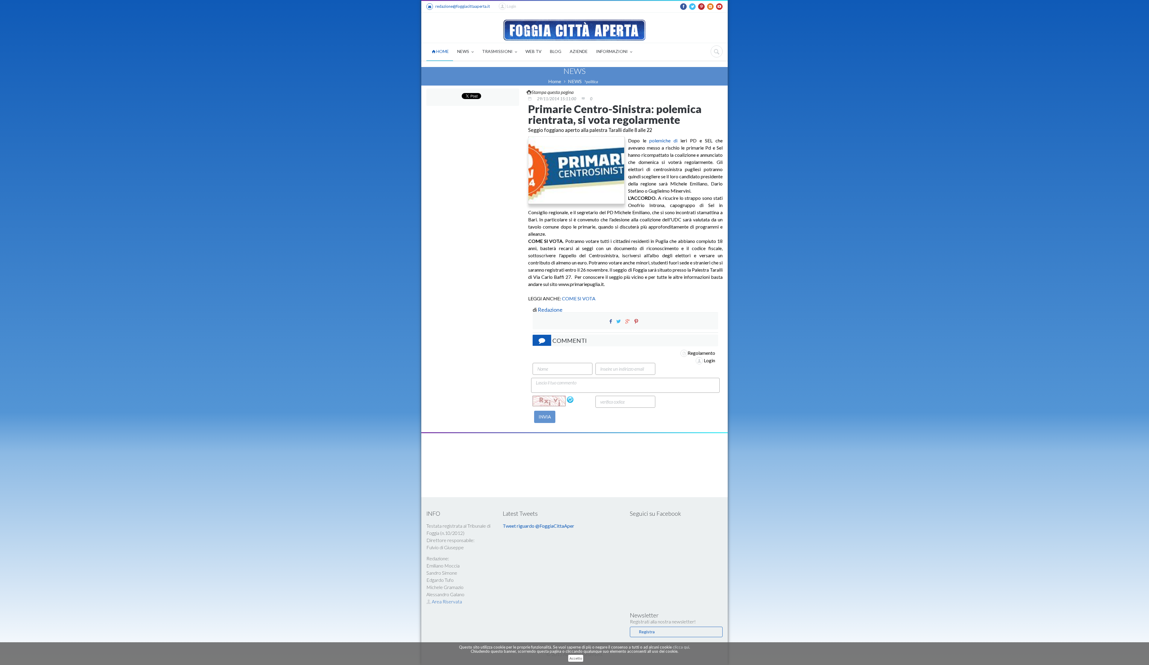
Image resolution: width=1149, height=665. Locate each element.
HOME (442, 51)
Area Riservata (446, 601)
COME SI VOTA (578, 298)
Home (554, 81)
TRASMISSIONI (497, 51)
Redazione (550, 309)
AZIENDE (579, 51)
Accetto (575, 658)
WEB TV (533, 51)
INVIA (545, 416)
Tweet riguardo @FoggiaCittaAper (538, 526)
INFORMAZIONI (612, 51)
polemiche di (663, 140)
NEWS (463, 51)
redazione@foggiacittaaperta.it (462, 6)
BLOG (555, 51)
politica (592, 81)
